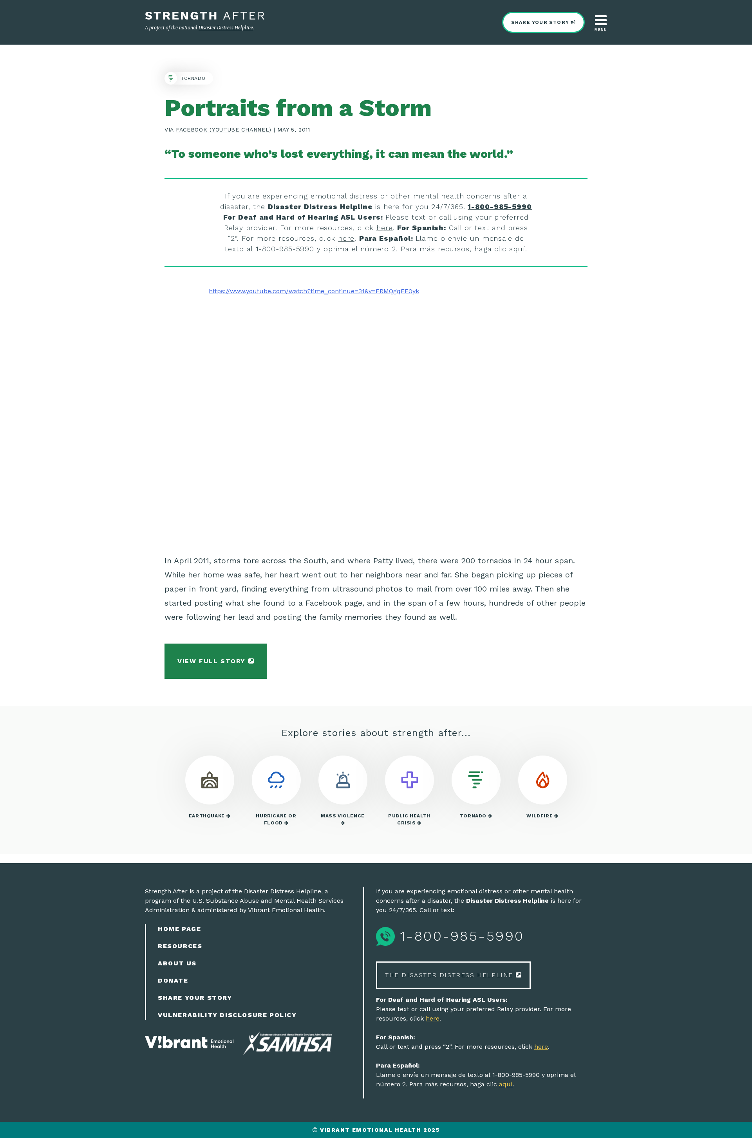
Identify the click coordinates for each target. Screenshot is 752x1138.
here (384, 228)
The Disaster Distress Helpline (450, 975)
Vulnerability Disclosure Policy (227, 1015)
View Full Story (212, 661)
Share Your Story (541, 22)
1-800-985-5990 (500, 206)
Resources (180, 946)
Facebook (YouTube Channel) (223, 129)
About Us (177, 963)
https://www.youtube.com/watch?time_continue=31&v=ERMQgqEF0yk (314, 291)
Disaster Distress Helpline (226, 28)
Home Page (179, 928)
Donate (173, 980)
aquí (517, 249)
